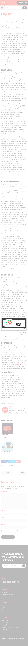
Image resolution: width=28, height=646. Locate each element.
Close (23, 328)
